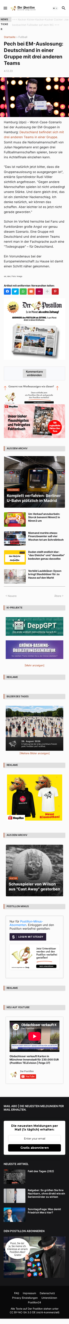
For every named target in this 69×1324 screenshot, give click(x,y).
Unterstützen (49, 1297)
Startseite (9, 37)
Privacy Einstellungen (25, 1297)
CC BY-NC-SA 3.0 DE (23, 1312)
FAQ (16, 1293)
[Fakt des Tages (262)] (14, 1177)
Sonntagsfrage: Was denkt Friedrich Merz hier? (44, 1211)
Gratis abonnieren (34, 1147)
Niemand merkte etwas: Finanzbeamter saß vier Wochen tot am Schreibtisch (46, 536)
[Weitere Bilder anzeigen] (35, 753)
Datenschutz (47, 1293)
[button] (5, 8)
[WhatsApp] (23, 291)
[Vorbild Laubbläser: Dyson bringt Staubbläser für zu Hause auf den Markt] (15, 576)
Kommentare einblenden (34, 373)
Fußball (22, 37)
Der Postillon (35, 1308)
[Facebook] (7, 291)
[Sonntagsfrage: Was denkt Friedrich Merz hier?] (14, 1215)
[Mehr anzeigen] (47, 291)
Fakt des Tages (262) (41, 1171)
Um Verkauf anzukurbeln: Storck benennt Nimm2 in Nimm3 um (44, 517)
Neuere (12, 595)
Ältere (57, 595)
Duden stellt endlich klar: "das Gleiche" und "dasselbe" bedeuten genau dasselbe (46, 555)
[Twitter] (15, 291)
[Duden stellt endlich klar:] (15, 557)
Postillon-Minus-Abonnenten (26, 923)
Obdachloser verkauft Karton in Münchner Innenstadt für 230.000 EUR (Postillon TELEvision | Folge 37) (34, 1059)
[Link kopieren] (39, 291)
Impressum (29, 1293)
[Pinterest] (55, 291)
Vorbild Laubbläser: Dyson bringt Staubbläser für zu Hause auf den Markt (44, 574)
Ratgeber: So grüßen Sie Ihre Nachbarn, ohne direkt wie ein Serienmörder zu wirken (46, 1193)
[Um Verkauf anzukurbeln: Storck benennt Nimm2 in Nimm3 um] (15, 519)
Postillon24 (34, 1302)
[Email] (31, 291)
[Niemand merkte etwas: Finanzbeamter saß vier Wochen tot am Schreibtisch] (15, 538)
